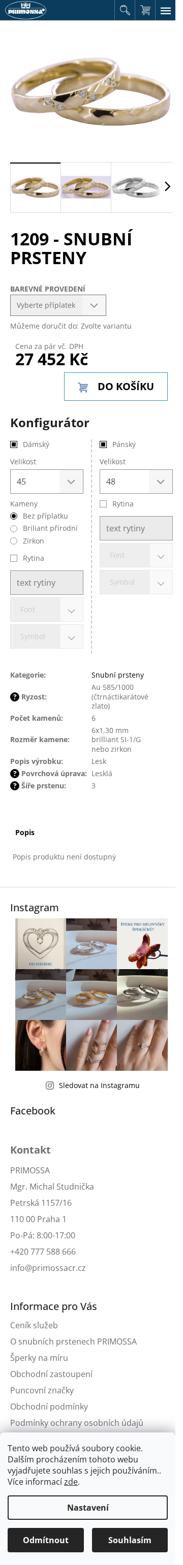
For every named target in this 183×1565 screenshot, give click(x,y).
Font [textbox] (117, 555)
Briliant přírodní (50, 528)
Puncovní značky (42, 1390)
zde (71, 1481)
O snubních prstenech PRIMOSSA (73, 1341)
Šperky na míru (39, 1357)
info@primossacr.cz (48, 1267)
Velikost (113, 461)
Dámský (36, 444)
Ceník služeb (34, 1325)
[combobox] (136, 555)
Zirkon (33, 541)
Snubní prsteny (118, 675)
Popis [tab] (25, 832)
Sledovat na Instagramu (99, 1085)
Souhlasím (129, 1540)
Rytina (123, 503)
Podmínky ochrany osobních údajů (76, 1422)
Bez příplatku (45, 516)
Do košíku (126, 386)
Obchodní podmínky (49, 1406)
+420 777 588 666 (43, 1251)
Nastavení (88, 1507)
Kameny (24, 503)
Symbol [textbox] (122, 582)
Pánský (124, 444)
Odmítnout (46, 1540)
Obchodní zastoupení (51, 1374)
